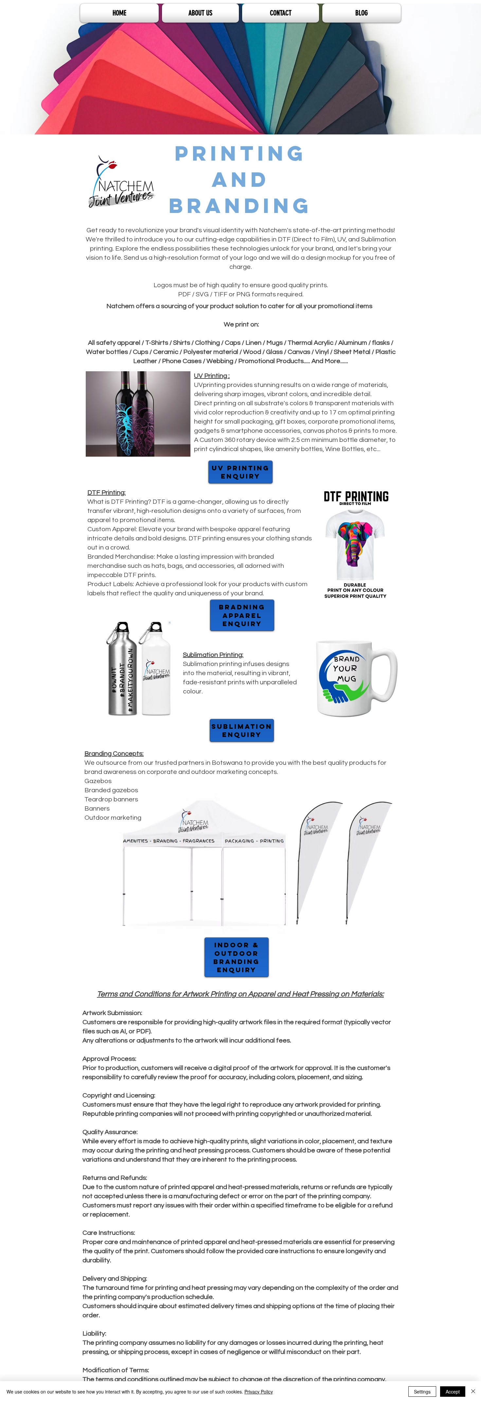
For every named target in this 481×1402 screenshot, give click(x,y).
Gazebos (98, 781)
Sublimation (378, 239)
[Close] (473, 1391)
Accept (453, 1391)
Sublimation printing (212, 664)
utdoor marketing (115, 818)
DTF (284, 239)
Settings (422, 1391)
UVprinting (209, 385)
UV (341, 239)
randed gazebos (113, 790)
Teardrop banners (111, 799)
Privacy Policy (258, 1391)
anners (99, 808)
